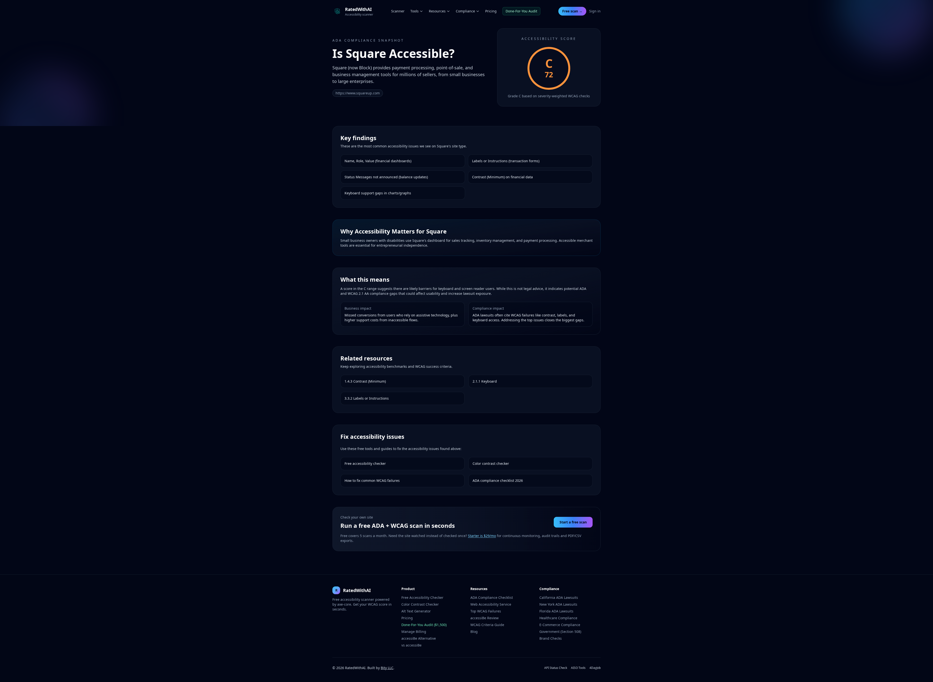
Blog (474, 631)
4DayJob (595, 668)
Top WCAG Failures (485, 611)
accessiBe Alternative (418, 638)
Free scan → (572, 11)
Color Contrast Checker (420, 604)
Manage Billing (413, 631)
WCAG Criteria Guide (487, 624)
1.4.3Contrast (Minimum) (365, 381)
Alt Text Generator (416, 611)
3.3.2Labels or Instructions (367, 398)
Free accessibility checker (365, 463)
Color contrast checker (491, 463)
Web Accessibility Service (490, 604)
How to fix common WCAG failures (372, 480)
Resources (437, 11)
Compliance (465, 11)
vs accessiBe (411, 645)
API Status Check (555, 668)
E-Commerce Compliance (559, 624)
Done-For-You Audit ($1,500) (424, 624)
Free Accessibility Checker (422, 597)
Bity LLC (387, 667)
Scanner (398, 11)
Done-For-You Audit (521, 11)
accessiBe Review (484, 618)
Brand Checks (550, 638)
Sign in (595, 11)
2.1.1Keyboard (485, 381)
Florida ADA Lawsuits (556, 611)
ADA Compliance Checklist (491, 597)
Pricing (491, 11)
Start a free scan (573, 522)
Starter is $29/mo (482, 535)
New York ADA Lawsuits (558, 604)
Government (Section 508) (560, 631)
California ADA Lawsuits (558, 597)
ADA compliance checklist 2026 (498, 480)
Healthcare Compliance (558, 618)
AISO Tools (578, 668)
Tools (414, 11)
